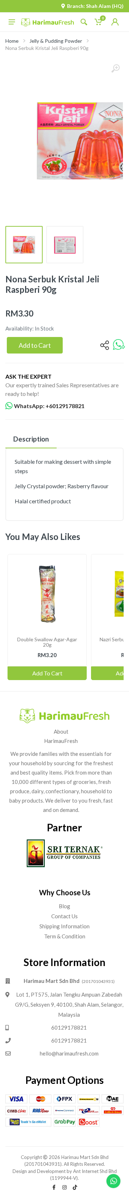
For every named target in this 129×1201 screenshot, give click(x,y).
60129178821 (69, 1027)
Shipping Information (64, 926)
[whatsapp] (119, 345)
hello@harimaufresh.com (69, 1053)
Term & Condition (64, 936)
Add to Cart (35, 345)
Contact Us (64, 916)
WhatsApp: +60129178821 (49, 405)
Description (31, 439)
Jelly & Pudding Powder (55, 41)
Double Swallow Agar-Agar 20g (47, 642)
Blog (64, 906)
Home (12, 41)
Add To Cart (47, 673)
